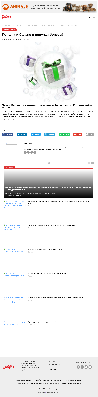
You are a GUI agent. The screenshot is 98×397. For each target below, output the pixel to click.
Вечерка (28, 144)
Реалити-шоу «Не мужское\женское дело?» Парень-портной (47, 273)
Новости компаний (48, 25)
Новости (37, 25)
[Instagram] (28, 152)
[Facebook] (25, 152)
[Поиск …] (89, 17)
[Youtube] (31, 152)
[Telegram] (34, 152)
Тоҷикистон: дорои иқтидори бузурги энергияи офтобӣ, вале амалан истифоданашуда (56, 297)
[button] (93, 16)
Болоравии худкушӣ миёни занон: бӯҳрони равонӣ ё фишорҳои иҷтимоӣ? (52, 225)
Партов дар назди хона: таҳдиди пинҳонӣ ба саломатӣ (45, 322)
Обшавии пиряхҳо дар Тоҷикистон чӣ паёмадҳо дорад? (46, 249)
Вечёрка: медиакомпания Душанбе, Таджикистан (17, 25)
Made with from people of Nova (49, 392)
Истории (9, 167)
